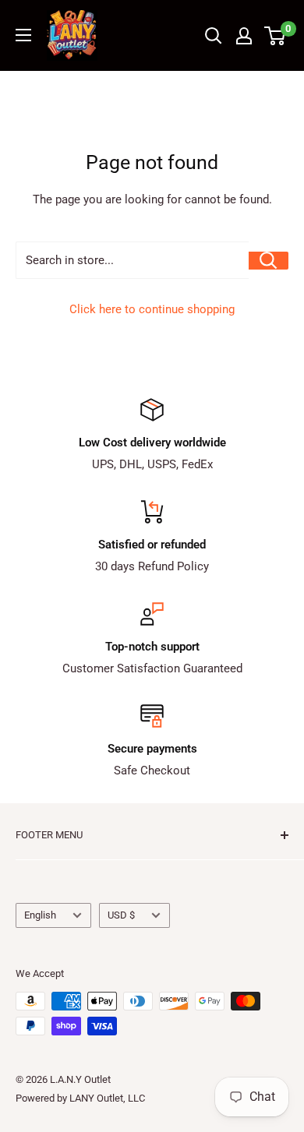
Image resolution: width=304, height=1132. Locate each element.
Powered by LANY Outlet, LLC (80, 1098)
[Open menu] (23, 35)
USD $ (121, 915)
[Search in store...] (268, 261)
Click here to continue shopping (152, 309)
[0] (275, 35)
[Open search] (213, 35)
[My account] (244, 35)
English (40, 915)
